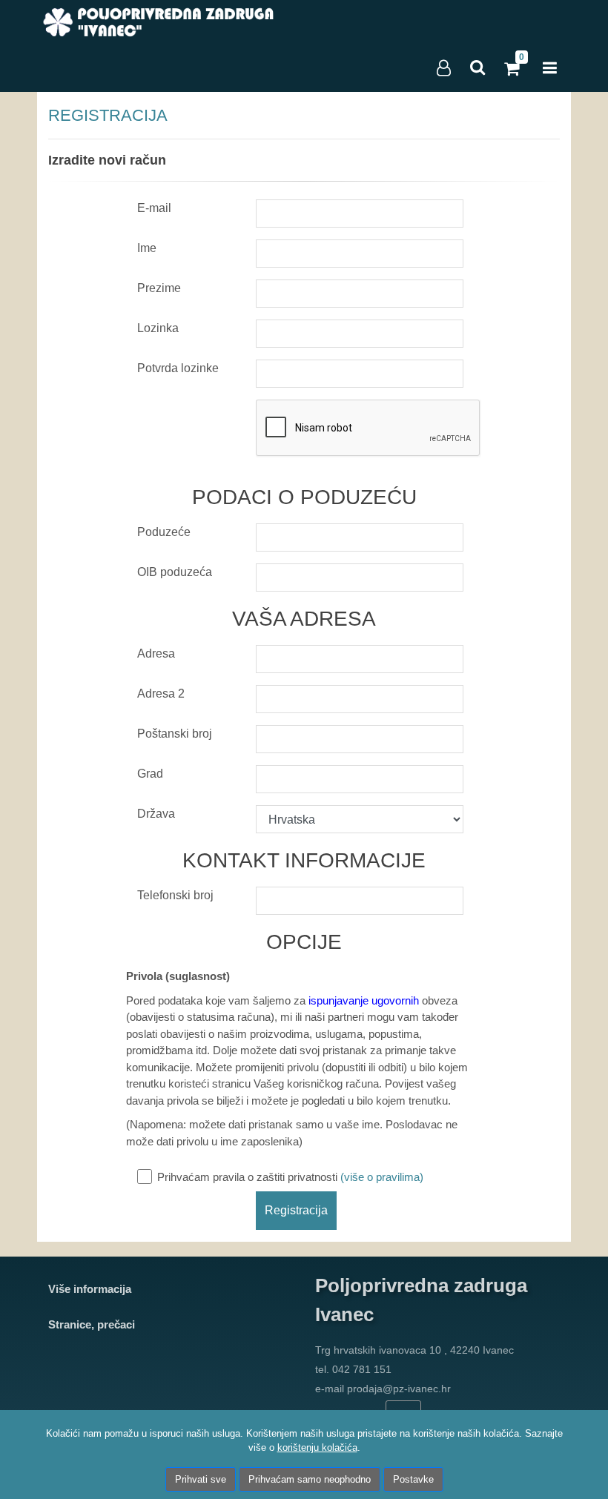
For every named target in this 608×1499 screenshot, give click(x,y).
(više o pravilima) (381, 1177)
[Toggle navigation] (549, 68)
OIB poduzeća (174, 572)
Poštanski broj (174, 733)
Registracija (296, 1210)
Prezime (159, 288)
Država (156, 813)
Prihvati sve (200, 1479)
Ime (146, 248)
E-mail (154, 208)
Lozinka (158, 328)
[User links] (442, 68)
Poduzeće (164, 532)
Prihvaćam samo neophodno (309, 1479)
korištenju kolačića (317, 1447)
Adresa (156, 653)
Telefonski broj (175, 895)
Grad (150, 773)
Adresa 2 (161, 693)
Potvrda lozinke (178, 368)
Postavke (413, 1479)
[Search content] (478, 68)
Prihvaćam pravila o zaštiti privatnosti (290, 1177)
